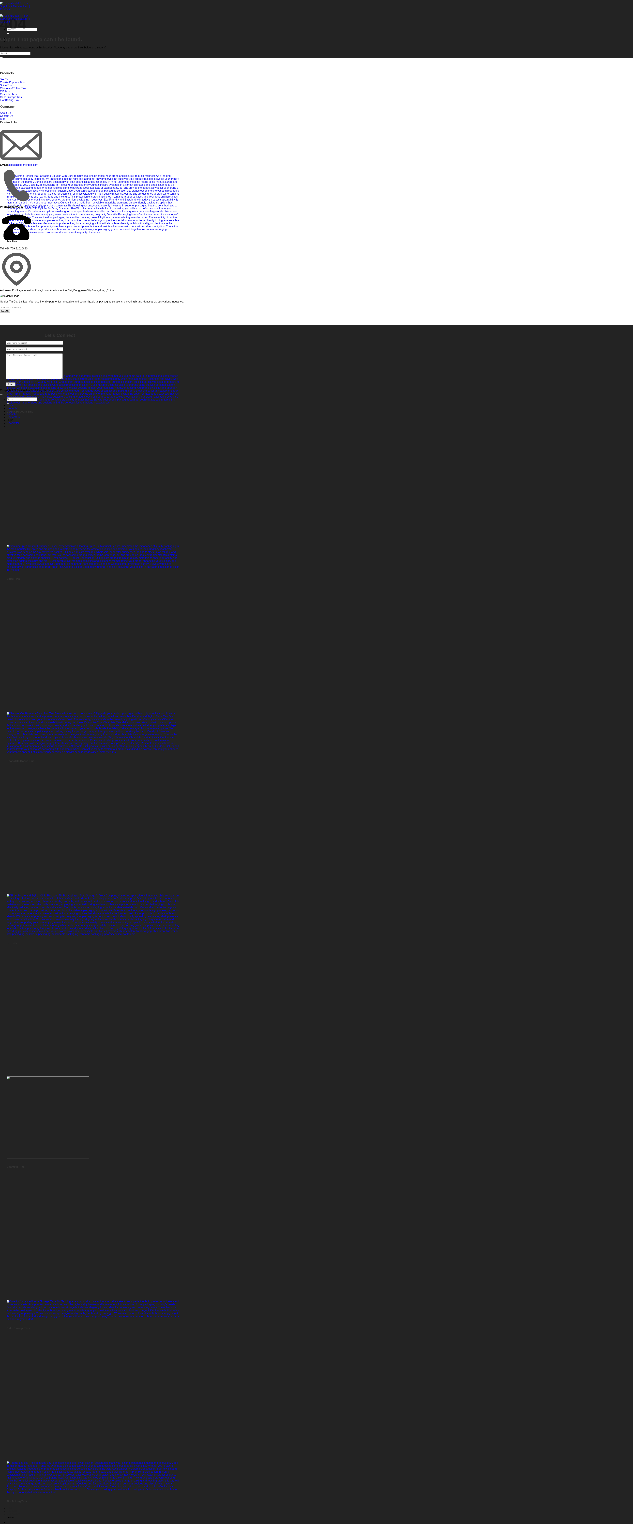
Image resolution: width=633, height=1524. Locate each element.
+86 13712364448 (34, 206)
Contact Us (13, 1513)
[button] (13, 423)
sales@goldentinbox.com (23, 164)
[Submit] (8, 33)
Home (10, 405)
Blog (9, 1508)
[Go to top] (1, 394)
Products (12, 408)
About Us (12, 1511)
